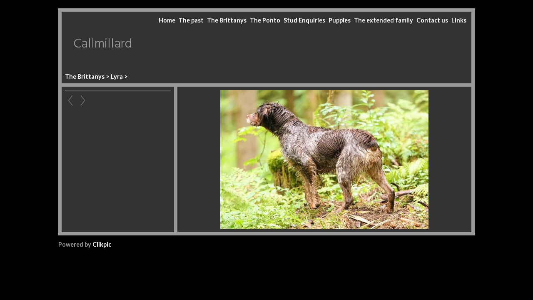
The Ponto (265, 20)
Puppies (340, 20)
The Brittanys (227, 20)
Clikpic (101, 244)
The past (191, 20)
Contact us (432, 20)
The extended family (383, 20)
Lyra (117, 76)
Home (167, 20)
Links (458, 20)
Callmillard (102, 44)
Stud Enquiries (304, 20)
